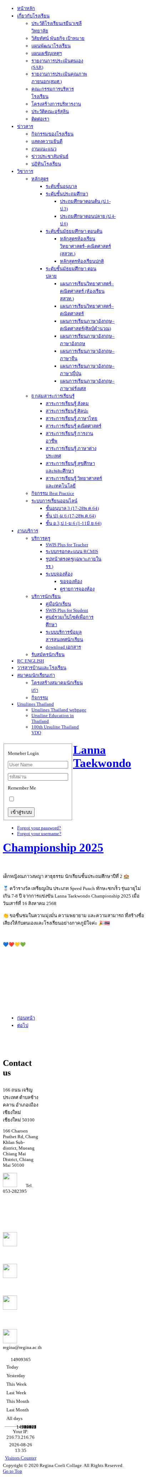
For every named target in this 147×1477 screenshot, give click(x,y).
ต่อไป (22, 1025)
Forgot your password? (39, 828)
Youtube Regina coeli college (18, 1250)
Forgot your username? (39, 833)
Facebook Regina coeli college (20, 1282)
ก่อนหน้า (26, 1018)
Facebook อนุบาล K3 (20, 1314)
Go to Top (12, 1471)
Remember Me (22, 788)
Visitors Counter (20, 1458)
